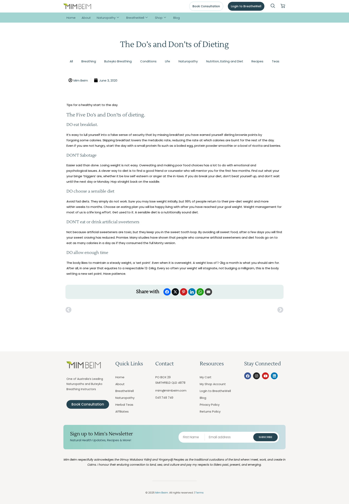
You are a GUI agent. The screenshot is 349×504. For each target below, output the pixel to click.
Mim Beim (161, 493)
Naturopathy (106, 18)
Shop (159, 18)
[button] (273, 6)
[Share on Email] (208, 291)
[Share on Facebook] (167, 291)
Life (167, 61)
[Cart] (283, 6)
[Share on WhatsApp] (200, 291)
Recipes (257, 61)
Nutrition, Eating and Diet (224, 61)
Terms (199, 493)
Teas (275, 61)
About (86, 18)
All (71, 61)
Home (71, 18)
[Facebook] (247, 375)
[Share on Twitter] (175, 291)
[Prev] (119, 310)
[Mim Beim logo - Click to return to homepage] (77, 6)
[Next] (229, 310)
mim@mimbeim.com (170, 390)
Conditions (148, 61)
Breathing (88, 61)
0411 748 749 (164, 398)
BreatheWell (135, 18)
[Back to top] (328, 483)
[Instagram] (256, 375)
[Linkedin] (274, 375)
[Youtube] (265, 375)
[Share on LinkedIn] (192, 291)
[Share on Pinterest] (183, 291)
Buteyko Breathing (118, 61)
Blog (176, 18)
